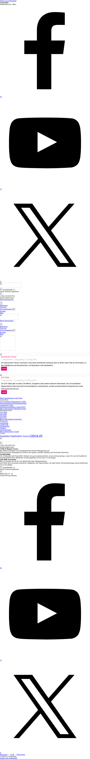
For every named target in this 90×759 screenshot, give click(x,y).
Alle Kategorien (5, 430)
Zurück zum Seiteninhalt (8, 758)
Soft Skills (5, 377)
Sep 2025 (3, 417)
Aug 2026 (3, 412)
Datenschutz (20, 754)
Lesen (4, 369)
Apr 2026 (3, 414)
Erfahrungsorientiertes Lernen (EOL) (13, 407)
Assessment (7, 360)
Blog (1, 313)
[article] (45, 362)
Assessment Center (8, 357)
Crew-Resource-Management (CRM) (13, 402)
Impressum (4, 754)
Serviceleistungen (6, 309)
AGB (12, 754)
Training (3, 428)
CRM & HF (4, 424)
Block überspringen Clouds (9, 432)
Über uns (3, 307)
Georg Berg (19, 360)
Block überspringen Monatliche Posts (13, 409)
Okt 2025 (3, 416)
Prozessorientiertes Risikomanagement (13, 403)
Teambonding (5, 426)
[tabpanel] (45, 4)
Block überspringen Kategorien (11, 419)
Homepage (4, 305)
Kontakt (3, 311)
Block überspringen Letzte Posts (11, 398)
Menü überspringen (7, 299)
